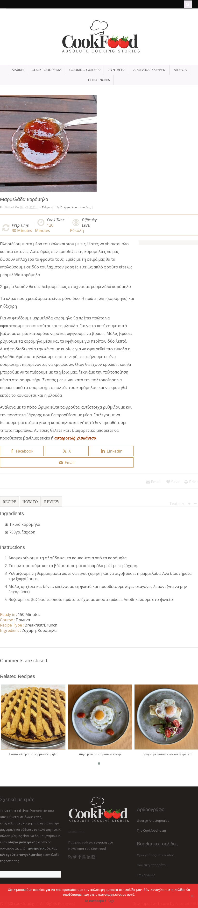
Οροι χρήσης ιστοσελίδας (155, 855)
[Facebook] (79, 857)
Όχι (110, 901)
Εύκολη (77, 230)
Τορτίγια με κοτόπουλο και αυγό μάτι (166, 754)
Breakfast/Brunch (41, 625)
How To (30, 501)
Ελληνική (48, 207)
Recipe (9, 501)
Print (193, 481)
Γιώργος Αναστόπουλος (75, 207)
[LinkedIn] (88, 857)
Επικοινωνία (146, 875)
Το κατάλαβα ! (95, 901)
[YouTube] (83, 857)
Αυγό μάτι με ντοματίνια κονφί (100, 754)
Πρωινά (23, 619)
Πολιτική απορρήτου (152, 865)
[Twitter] (75, 857)
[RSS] (70, 857)
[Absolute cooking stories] (99, 52)
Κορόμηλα (47, 630)
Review (51, 501)
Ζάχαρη (29, 630)
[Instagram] (93, 857)
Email (155, 481)
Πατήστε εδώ (78, 842)
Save (175, 481)
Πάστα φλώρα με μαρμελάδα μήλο (33, 754)
